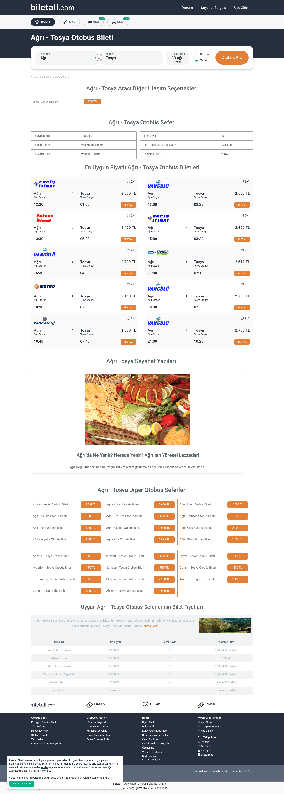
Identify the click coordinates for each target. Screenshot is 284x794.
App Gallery (206, 730)
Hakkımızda (148, 726)
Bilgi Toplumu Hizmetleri (155, 735)
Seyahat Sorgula (213, 8)
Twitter (204, 742)
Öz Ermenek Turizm (97, 726)
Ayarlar (116, 783)
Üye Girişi (241, 8)
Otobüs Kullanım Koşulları (156, 743)
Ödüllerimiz (148, 747)
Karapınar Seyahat (97, 730)
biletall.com (151, 626)
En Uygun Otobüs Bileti (43, 722)
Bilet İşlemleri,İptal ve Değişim (151, 758)
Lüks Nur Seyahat (96, 722)
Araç (122, 21)
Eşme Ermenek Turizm (99, 739)
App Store (206, 722)
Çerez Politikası (150, 739)
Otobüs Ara (231, 57)
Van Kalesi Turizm (92, 145)
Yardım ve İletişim (152, 752)
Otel (98, 21)
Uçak (71, 22)
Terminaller (37, 739)
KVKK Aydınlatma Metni (155, 730)
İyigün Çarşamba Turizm (100, 735)
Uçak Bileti (148, 722)
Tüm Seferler (38, 726)
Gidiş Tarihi (178, 53)
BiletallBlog (206, 754)
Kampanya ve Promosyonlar (46, 743)
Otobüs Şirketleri (40, 735)
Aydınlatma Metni (18, 770)
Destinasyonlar (39, 730)
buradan (36, 777)
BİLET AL (128, 205)
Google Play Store (210, 726)
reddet (44, 767)
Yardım (187, 8)
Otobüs (44, 22)
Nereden (46, 53)
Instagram (206, 750)
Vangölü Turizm (90, 154)
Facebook (206, 746)
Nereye (110, 53)
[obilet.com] (52, 11)
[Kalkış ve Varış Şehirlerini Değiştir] (98, 57)
